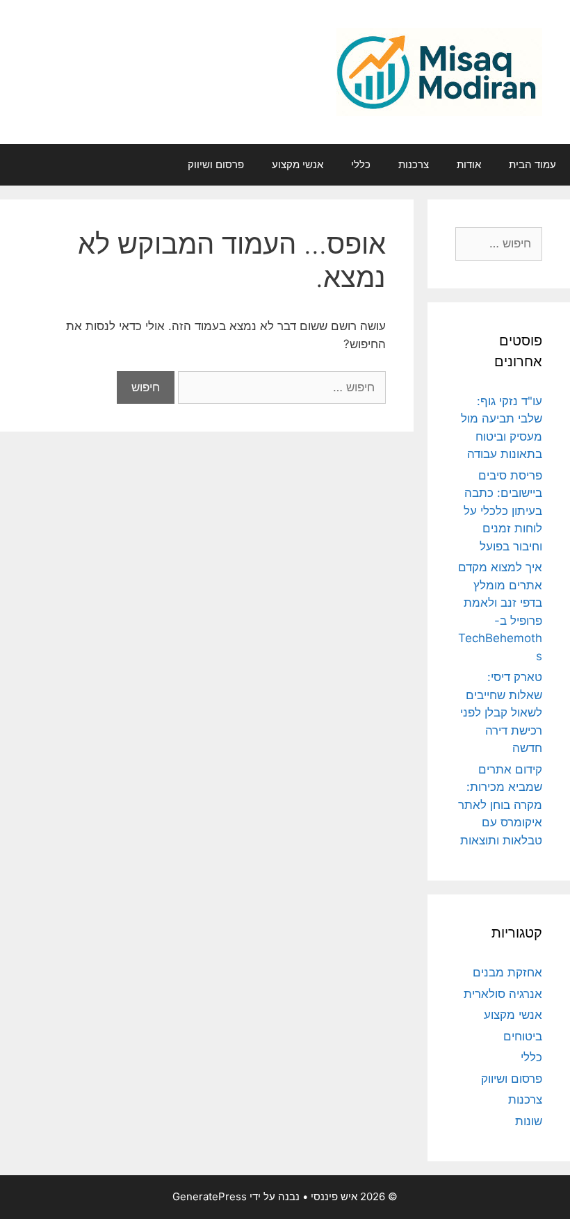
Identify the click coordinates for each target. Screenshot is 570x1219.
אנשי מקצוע (297, 164)
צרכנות (413, 164)
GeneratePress (209, 1196)
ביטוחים (522, 1036)
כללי (360, 164)
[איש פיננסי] (439, 71)
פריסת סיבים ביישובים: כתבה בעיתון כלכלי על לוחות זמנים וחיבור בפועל (503, 510)
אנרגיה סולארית (503, 994)
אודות (469, 164)
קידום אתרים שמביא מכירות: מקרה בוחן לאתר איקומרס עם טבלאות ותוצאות (500, 804)
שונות (528, 1121)
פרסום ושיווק (216, 164)
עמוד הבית (532, 164)
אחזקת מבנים (507, 972)
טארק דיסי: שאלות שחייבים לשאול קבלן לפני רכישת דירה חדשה (501, 712)
